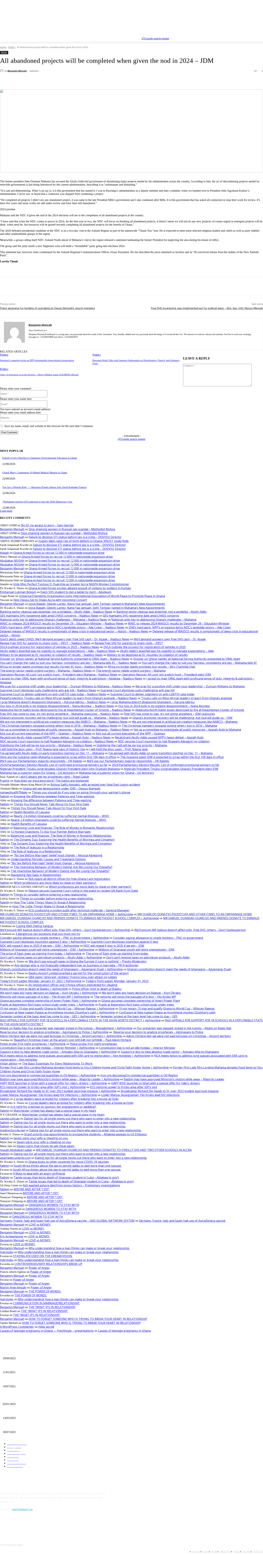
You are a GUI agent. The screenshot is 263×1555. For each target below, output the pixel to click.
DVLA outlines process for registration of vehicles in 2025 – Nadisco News (49, 647)
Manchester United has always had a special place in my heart (55, 1111)
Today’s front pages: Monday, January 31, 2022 (117, 981)
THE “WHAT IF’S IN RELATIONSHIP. (52, 1307)
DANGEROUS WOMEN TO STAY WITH (54, 1205)
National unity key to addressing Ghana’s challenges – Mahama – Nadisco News (53, 619)
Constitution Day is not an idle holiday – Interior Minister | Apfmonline (47, 1048)
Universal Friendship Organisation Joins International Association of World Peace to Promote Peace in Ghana (92, 596)
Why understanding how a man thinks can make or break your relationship (79, 1248)
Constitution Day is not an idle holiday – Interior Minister (137, 1048)
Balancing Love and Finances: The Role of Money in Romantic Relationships (64, 828)
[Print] (71, 80)
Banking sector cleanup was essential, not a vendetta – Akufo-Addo (161, 612)
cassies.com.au (10, 1118)
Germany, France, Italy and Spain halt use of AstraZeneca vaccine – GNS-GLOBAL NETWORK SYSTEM (67, 1221)
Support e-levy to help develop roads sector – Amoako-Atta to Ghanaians (170, 1052)
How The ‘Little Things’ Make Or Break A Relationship (50, 902)
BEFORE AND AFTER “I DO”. (32, 1189)
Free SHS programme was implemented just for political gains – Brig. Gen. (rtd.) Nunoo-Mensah (207, 308)
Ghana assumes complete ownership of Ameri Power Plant (140, 1001)
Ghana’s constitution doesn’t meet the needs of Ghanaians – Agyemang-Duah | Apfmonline (61, 969)
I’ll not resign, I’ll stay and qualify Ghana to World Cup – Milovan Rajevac (167, 1008)
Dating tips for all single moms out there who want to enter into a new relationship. (80, 1118)
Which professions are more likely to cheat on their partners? (55, 883)
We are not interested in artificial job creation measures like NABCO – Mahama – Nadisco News (64, 722)
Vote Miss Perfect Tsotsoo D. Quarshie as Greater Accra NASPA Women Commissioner (71, 584)
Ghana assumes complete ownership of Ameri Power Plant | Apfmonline (48, 1001)
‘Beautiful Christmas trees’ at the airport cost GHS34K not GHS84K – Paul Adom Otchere (72, 1040)
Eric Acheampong (11, 1236)
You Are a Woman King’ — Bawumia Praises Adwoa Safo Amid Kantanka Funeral (44, 487)
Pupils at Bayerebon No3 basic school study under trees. (136, 1005)
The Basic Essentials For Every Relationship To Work (57, 1063)
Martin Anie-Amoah (13, 1287)
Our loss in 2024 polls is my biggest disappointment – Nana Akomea (164, 706)
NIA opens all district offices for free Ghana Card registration (69, 879)
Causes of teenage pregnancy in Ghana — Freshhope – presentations (47, 1331)
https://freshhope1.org (38, 330)
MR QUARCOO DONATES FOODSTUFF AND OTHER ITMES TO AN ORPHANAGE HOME (194, 914)
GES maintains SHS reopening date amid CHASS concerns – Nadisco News (49, 616)
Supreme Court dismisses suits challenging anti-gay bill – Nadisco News (48, 690)
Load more (6, 510)
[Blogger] (3, 1525)
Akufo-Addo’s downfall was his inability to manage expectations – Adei (167, 651)
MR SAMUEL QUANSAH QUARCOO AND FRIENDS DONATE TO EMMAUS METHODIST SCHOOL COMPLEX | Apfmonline (79, 918)
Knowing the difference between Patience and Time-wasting (54, 796)
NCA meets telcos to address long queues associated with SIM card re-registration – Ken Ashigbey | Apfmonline (75, 1056)
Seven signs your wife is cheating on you (41, 1138)
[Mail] (36, 342)
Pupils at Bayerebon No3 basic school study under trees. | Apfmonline (47, 1005)
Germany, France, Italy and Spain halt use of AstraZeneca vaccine (182, 1221)
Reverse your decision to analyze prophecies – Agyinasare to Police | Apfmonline (54, 1032)
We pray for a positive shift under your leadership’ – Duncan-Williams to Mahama (190, 686)
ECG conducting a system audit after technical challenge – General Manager (79, 910)
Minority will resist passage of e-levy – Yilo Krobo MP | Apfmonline (45, 997)
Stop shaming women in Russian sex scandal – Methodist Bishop (72, 529)
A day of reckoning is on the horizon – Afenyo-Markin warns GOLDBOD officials (39, 374)
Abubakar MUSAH (12, 561)
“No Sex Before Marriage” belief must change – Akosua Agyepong (58, 855)
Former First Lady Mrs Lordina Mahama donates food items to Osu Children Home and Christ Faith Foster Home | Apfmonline (84, 1067)
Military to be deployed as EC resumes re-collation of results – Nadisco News (51, 655)
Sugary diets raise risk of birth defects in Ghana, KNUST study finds (83, 541)
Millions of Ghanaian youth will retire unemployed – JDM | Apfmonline (47, 950)
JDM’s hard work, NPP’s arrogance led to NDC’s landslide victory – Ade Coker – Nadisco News (62, 627)
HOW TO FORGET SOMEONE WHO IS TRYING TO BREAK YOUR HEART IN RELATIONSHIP (88, 1319)
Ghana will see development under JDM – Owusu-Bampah (62, 788)
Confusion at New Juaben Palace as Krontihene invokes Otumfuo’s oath (167, 1012)
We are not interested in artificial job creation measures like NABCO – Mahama (184, 722)
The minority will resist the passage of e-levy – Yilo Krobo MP (135, 997)
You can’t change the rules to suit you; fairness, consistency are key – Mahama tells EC (199, 663)
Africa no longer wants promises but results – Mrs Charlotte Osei (151, 667)
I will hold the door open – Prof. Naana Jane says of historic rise (42, 749)
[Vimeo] (256, 35)
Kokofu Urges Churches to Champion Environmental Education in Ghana (39, 458)
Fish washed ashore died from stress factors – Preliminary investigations (71, 1185)
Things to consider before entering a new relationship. (50, 895)
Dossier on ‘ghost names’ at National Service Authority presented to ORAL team (186, 659)
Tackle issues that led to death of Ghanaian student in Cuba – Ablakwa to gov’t (66, 1177)
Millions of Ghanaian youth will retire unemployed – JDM (136, 950)
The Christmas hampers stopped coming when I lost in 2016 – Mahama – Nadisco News (58, 726)
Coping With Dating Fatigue (35, 926)
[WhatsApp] (58, 80)
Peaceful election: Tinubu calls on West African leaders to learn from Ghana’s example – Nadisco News (68, 698)
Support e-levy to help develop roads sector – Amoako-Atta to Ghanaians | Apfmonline (58, 1052)
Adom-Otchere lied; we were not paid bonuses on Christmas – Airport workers (178, 1036)
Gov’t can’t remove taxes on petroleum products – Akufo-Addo (148, 957)
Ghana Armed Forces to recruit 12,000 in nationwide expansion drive (58, 553)
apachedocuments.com (15, 1158)
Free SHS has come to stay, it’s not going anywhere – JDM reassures (169, 714)
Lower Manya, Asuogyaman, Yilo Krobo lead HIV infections (140, 1095)
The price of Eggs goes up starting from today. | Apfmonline (40, 953)
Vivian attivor (9, 1063)
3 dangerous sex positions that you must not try (48, 934)
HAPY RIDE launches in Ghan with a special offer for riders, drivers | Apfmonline (53, 1083)
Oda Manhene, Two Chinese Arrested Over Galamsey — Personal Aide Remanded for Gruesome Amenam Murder (60, 1426)
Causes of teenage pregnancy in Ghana (124, 1331)
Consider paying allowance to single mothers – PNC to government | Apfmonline (54, 938)
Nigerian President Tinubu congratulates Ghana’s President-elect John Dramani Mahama (60, 769)
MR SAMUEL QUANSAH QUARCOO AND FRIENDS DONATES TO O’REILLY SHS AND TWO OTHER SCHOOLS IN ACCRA (114, 1150)
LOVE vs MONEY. (40, 1225)
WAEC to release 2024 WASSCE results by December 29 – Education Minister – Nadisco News (62, 623)
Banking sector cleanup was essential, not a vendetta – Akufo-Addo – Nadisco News (56, 612)
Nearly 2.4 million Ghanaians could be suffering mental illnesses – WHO (62, 816)
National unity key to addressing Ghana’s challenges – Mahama (153, 619)
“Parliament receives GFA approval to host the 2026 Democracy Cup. (37, 501)
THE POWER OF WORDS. (45, 1291)
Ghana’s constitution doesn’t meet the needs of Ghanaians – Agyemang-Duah (179, 969)
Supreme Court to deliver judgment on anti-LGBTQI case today (152, 694)
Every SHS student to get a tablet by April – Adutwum (75, 592)
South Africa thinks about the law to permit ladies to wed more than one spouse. (67, 1166)
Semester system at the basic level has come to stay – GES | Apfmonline (48, 1016)
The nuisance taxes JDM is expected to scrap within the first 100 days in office (172, 757)
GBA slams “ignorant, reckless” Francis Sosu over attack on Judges (72, 977)
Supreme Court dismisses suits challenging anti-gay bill (137, 690)
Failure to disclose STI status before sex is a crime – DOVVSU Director (75, 537)
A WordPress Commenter (17, 1327)
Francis (4, 781)
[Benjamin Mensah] (2, 71)
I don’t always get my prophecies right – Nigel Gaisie (54, 777)
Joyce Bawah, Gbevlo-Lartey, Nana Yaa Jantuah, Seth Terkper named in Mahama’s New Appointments (97, 604)
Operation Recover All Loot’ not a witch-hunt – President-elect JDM (166, 675)
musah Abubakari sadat (16, 1150)
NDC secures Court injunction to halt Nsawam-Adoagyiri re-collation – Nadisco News (57, 741)
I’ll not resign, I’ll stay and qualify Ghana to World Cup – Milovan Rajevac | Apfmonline (57, 1008)
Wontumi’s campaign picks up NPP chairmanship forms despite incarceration (37, 360)
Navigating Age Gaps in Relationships (36, 875)
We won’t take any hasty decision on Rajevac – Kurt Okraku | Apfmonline (49, 993)
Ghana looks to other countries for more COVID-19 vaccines (68, 1162)
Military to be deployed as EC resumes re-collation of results (147, 655)
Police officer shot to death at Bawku (96, 989)
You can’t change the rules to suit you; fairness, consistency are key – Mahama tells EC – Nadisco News (68, 663)
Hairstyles (6, 1252)
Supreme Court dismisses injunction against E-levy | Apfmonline (43, 942)
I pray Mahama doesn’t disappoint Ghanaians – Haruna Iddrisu (152, 702)
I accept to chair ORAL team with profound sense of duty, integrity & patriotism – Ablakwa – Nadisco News (71, 678)
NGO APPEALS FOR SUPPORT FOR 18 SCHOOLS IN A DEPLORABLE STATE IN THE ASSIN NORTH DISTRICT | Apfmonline (80, 1020)
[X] (251, 35)
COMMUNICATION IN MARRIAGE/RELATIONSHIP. (46, 1303)
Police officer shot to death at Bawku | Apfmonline (34, 989)
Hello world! (46, 1327)
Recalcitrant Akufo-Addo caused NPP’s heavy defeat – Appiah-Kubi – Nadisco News (55, 737)
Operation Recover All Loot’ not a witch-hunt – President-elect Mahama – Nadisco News (58, 675)
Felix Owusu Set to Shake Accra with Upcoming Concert (50, 600)
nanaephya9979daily (14, 792)
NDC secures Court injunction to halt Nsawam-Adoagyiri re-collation (164, 741)
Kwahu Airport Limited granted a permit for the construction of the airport (78, 973)
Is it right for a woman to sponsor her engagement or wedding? (53, 1107)
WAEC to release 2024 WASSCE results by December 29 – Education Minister (179, 623)
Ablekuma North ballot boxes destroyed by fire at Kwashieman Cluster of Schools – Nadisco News (65, 710)
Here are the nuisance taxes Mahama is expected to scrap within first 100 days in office (58, 757)
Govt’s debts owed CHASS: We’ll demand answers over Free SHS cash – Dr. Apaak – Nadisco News (64, 639)
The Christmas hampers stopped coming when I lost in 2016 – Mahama (169, 726)
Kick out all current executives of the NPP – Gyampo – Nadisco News (45, 733)
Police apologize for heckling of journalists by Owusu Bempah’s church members (47, 308)
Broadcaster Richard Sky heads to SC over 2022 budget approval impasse (170, 1091)
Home (3, 47)
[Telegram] (84, 80)
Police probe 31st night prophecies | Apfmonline (32, 1044)
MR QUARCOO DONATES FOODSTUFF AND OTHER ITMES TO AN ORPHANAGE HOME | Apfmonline (66, 914)
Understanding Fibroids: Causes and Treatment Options (48, 859)
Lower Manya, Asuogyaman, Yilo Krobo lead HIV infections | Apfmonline (48, 1095)
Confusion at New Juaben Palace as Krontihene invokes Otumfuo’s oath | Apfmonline (57, 1012)
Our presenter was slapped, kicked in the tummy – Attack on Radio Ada (184, 1028)
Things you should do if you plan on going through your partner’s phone (81, 792)
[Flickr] (22, 1525)
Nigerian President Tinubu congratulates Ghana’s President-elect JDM (171, 769)
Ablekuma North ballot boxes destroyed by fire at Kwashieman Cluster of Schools (189, 710)
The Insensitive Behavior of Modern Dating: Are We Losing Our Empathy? (63, 867)
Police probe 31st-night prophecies (93, 1044)
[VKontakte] (40, 1525)
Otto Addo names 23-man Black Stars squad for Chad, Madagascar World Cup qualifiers (47, 1412)
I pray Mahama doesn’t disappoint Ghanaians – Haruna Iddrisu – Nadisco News (53, 702)
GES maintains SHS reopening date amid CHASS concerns (141, 616)
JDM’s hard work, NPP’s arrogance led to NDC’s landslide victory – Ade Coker (180, 627)
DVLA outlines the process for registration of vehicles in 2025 (144, 647)
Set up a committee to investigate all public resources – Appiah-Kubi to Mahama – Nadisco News (64, 730)
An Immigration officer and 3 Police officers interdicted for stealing (72, 985)
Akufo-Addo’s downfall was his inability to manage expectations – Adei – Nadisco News (58, 651)
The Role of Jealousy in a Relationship (39, 847)
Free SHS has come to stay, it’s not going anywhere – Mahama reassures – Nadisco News (59, 714)
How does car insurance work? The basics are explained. (51, 781)
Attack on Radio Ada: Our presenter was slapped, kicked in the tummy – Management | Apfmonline (66, 1028)
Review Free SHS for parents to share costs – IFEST (129, 643)
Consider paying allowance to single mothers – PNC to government (158, 938)
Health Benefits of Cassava (32, 812)
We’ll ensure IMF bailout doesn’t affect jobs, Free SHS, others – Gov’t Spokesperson (190, 930)
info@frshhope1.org (22, 1509)
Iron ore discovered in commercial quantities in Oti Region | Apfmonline (48, 1075)
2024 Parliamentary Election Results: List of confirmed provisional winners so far (54, 765)
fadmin (4, 796)
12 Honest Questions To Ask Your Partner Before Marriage (51, 832)
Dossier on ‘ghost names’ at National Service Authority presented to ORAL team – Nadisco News (64, 659)
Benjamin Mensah (17, 70)
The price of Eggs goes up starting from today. (117, 953)
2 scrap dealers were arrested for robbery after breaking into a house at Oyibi (66, 1099)
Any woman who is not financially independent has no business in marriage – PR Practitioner (76, 965)
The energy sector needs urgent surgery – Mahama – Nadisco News (46, 671)
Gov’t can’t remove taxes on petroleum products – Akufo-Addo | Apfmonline (51, 957)
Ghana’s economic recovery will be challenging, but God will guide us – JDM (182, 718)
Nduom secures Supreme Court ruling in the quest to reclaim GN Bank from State (83, 891)
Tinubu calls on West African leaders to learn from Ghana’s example (186, 698)
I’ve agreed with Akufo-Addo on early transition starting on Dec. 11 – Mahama (52, 753)
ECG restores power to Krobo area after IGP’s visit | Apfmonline (43, 1087)
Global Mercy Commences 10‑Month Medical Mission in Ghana (34, 472)
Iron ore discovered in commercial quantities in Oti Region (139, 1075)
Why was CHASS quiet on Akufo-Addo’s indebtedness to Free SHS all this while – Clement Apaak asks (55, 1398)
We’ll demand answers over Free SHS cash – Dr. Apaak (170, 639)
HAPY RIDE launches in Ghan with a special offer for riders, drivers (155, 1083)
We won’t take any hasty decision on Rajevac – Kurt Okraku (141, 993)
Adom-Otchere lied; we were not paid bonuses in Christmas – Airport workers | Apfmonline (61, 1036)
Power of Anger (39, 1268)
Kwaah (4, 553)
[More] (97, 80)
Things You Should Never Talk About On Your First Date (51, 804)
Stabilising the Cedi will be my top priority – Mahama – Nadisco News (46, 745)
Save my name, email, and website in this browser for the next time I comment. (48, 426)
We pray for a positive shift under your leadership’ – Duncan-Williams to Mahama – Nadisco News (65, 686)
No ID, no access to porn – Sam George (47, 525)
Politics (11, 47)
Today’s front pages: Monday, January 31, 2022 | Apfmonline (40, 981)
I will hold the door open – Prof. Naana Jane (118, 749)
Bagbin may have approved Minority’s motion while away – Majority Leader (174, 1079)
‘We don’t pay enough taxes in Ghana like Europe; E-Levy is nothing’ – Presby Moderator (87, 961)
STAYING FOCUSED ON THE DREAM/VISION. (42, 1256)
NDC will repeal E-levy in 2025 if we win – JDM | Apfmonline (39, 946)
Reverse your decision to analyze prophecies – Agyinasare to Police (158, 1032)
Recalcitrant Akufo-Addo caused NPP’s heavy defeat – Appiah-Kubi (159, 737)
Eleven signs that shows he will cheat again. (46, 1146)
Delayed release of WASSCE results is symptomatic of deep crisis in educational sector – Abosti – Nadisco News (74, 631)
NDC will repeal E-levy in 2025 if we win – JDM (114, 946)
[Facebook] (241, 35)
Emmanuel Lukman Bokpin (18, 592)
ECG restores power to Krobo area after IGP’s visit (123, 1087)
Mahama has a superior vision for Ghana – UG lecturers (37, 773)
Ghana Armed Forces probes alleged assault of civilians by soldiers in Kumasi (79, 588)
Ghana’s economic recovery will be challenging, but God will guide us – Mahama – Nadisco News (64, 718)
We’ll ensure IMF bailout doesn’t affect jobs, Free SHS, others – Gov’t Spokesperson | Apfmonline (65, 930)
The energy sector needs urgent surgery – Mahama (130, 671)
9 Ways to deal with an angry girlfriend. (39, 1173)
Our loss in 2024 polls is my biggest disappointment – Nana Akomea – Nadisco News (57, 706)
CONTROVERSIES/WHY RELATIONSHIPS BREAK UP (48, 1264)
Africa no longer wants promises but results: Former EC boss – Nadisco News (51, 667)
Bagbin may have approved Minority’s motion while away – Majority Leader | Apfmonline (59, 1079)
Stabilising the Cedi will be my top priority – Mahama (132, 745)
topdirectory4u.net (12, 1130)
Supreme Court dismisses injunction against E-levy (124, 942)
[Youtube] (261, 35)
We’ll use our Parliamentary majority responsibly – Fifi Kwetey (41, 761)
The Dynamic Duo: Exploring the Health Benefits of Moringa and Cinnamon (64, 840)
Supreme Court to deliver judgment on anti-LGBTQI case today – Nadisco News (53, 694)
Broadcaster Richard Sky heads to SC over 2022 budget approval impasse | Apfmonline (58, 1091)
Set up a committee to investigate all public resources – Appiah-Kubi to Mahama (187, 730)
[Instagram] (246, 35)
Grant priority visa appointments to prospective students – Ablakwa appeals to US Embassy (85, 1134)
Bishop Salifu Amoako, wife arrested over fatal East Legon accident (95, 785)
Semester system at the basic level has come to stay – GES (138, 1016)
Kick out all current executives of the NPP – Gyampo (130, 733)
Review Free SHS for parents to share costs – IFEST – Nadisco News (45, 643)
